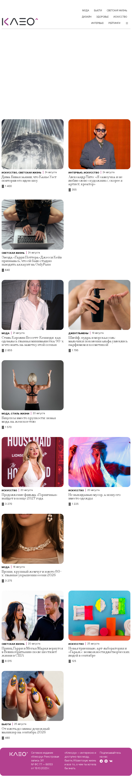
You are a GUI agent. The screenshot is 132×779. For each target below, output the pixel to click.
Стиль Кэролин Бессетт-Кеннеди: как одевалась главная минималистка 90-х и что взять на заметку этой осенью (33, 341)
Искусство (9, 172)
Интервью (75, 172)
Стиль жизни (20, 413)
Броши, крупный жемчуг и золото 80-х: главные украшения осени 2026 (32, 573)
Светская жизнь (29, 172)
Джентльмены (78, 333)
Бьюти (6, 724)
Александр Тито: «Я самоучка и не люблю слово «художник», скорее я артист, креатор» (95, 180)
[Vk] (111, 761)
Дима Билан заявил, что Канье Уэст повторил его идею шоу (29, 179)
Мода (5, 333)
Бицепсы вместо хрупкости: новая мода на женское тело (29, 420)
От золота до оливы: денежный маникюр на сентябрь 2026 (26, 730)
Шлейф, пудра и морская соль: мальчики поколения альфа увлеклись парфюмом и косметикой (98, 341)
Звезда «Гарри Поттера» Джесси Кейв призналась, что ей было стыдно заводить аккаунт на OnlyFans (32, 261)
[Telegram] (101, 761)
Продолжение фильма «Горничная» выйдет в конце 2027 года (29, 497)
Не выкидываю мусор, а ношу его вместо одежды (94, 497)
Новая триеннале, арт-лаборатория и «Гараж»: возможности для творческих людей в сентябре (99, 652)
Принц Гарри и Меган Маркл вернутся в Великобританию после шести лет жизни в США (32, 652)
